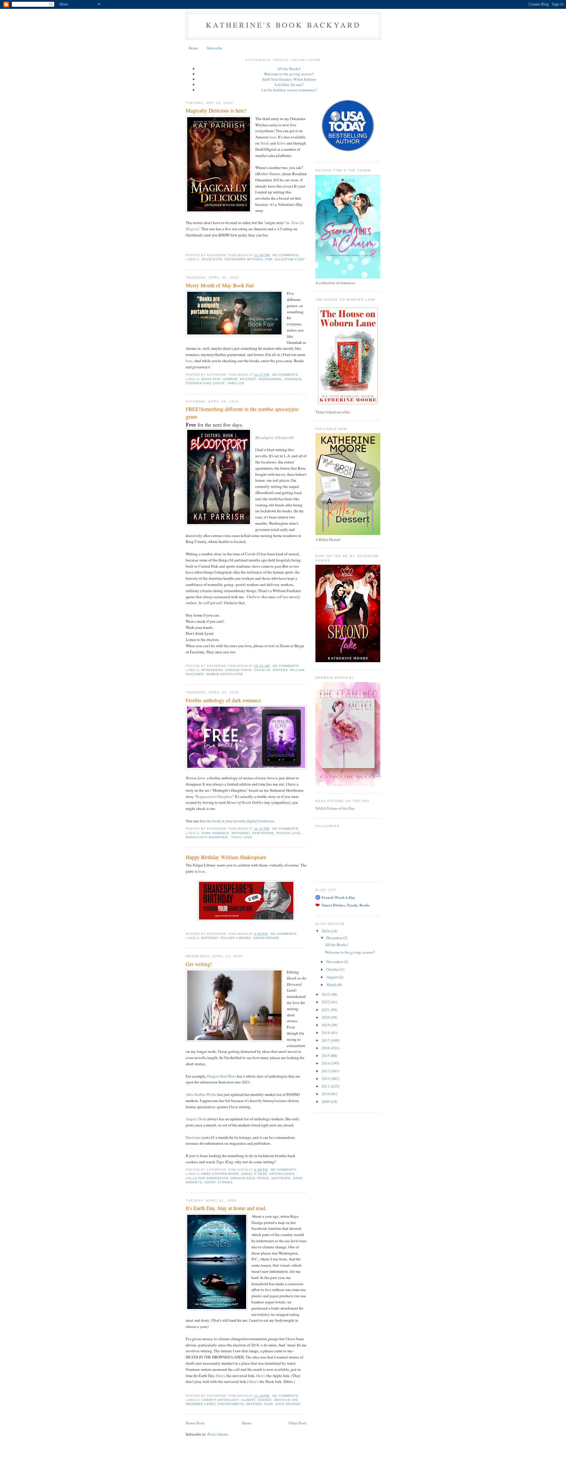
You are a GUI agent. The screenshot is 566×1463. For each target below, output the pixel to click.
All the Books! (289, 68)
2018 (326, 1032)
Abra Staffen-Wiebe (201, 1094)
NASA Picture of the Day (335, 808)
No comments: (287, 255)
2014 (326, 1063)
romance (293, 379)
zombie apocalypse (224, 674)
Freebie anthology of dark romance (223, 700)
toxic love (241, 837)
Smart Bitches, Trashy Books (346, 905)
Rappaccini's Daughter (214, 796)
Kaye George (288, 1404)
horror (230, 379)
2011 (326, 1086)
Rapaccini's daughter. (207, 837)
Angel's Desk (254, 1173)
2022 (326, 1002)
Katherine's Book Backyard (283, 25)
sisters (280, 670)
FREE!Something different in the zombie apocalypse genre (242, 412)
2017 (326, 1040)
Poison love (289, 833)
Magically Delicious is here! (216, 110)
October (333, 969)
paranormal (270, 379)
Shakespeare (266, 938)
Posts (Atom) (218, 1434)
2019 (326, 1025)
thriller (235, 383)
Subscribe (214, 48)
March (332, 984)
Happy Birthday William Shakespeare (226, 857)
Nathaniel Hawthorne (253, 833)
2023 (326, 994)
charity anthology (220, 1399)
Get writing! (199, 963)
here (272, 137)
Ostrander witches (244, 259)
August (332, 977)
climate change (256, 1399)
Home (193, 48)
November (335, 961)
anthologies (281, 1173)
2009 (326, 1101)
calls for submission (207, 1178)
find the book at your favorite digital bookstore (237, 821)
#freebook (212, 670)
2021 (326, 1009)
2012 (326, 1078)
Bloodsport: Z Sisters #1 (274, 437)
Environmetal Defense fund (245, 1404)
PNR (268, 259)
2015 (326, 1055)
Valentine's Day (290, 259)
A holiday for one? (289, 84)
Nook (264, 143)
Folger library (236, 938)
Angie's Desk (196, 1118)
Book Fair (211, 379)
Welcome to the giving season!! (289, 74)
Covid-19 (262, 670)
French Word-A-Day (338, 897)
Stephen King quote (205, 383)
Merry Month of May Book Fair (220, 285)
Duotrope (193, 1137)
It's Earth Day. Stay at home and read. (226, 1208)
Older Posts (298, 1423)
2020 (326, 1017)
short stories (219, 1182)
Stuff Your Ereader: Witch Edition (289, 79)
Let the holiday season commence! (289, 89)
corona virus (238, 670)
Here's (221, 1375)
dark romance (215, 833)
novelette (212, 259)
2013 (326, 1070)
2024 (326, 931)
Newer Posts (195, 1423)
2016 (326, 1048)
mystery (248, 379)
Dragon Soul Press (221, 1076)
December (334, 937)
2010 (326, 1093)
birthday (210, 938)
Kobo (281, 143)
